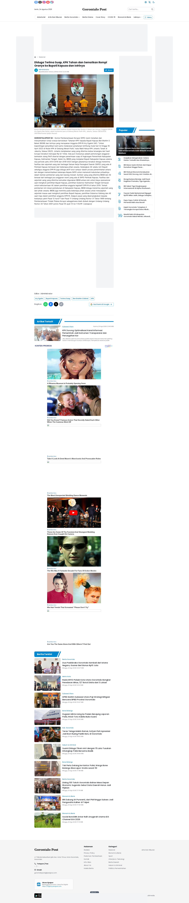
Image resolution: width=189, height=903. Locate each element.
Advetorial (41, 17)
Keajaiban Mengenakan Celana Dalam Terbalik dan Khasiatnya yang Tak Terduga (136, 160)
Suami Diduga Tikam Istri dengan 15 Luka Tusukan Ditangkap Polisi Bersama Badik (86, 749)
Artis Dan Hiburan (55, 17)
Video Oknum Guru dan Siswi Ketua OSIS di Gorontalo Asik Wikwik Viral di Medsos (135, 150)
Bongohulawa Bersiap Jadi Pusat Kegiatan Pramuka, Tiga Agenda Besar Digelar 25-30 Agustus (137, 181)
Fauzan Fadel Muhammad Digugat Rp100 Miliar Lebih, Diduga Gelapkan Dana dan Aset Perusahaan (138, 195)
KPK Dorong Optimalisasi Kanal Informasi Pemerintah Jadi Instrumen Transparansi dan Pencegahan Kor (84, 333)
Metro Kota (66, 676)
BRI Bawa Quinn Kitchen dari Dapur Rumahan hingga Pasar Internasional (137, 167)
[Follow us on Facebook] (36, 2)
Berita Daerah (114, 862)
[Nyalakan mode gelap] (154, 2)
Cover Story (100, 17)
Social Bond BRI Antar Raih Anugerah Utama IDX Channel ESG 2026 (85, 818)
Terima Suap (65, 298)
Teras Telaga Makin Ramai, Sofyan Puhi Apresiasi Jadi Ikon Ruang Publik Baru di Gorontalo (86, 732)
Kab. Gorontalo (68, 728)
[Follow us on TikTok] (52, 2)
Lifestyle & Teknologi (116, 859)
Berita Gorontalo (71, 17)
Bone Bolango (67, 711)
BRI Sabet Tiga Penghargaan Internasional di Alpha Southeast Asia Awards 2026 (137, 188)
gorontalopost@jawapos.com (45, 873)
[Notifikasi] (150, 2)
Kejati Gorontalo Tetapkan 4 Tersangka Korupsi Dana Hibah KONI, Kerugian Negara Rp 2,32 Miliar (138, 209)
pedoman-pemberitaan (93, 856)
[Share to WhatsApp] (45, 304)
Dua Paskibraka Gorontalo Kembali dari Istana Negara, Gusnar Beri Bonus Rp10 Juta (85, 664)
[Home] (35, 57)
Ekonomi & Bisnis (124, 17)
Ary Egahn (39, 298)
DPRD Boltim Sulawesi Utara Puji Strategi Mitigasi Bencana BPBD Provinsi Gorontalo (86, 698)
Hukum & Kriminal (69, 745)
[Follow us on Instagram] (44, 2)
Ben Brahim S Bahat (80, 298)
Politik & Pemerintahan (117, 868)
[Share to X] (56, 304)
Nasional (42, 57)
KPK (92, 298)
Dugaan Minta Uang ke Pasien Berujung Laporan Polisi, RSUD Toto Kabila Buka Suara (85, 715)
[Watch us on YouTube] (48, 2)
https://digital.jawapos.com (51, 886)
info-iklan (87, 862)
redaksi (87, 850)
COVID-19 (111, 17)
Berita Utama (87, 17)
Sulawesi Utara (67, 327)
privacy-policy (89, 853)
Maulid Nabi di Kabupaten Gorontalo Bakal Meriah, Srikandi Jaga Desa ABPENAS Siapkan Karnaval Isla (137, 217)
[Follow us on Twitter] (40, 2)
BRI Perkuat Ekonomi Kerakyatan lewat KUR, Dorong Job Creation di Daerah (137, 174)
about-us (87, 865)
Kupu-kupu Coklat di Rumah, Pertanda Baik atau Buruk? (135, 201)
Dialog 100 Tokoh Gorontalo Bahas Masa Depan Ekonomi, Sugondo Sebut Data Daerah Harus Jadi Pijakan (86, 785)
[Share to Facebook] (51, 304)
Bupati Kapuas (52, 298)
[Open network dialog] (146, 2)
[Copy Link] (61, 304)
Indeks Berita (89, 868)
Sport (111, 856)
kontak (86, 859)
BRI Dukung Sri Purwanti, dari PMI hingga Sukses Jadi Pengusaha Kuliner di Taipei (87, 801)
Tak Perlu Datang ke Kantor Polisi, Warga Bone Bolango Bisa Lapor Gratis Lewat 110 (85, 766)
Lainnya (137, 17)
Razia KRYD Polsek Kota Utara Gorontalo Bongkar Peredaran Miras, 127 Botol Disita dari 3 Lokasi (86, 681)
